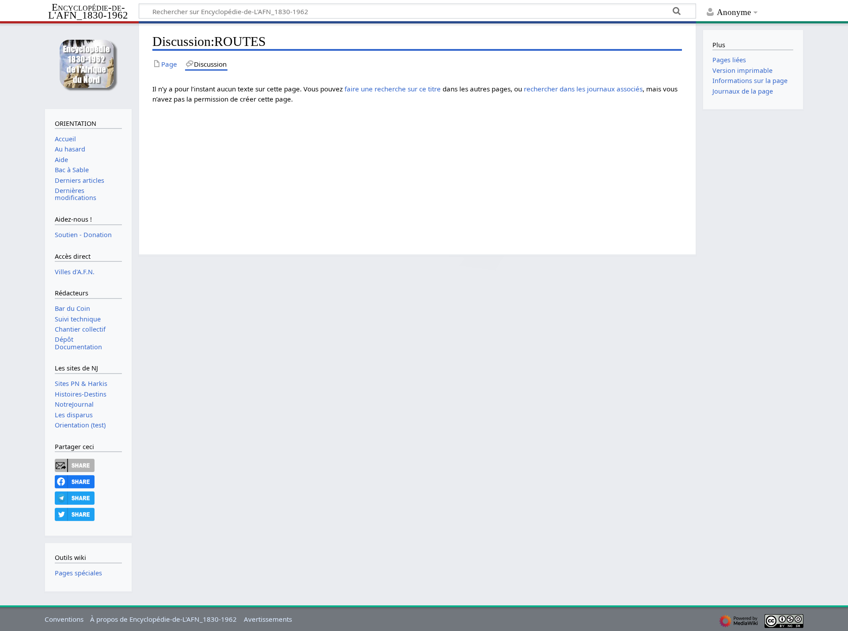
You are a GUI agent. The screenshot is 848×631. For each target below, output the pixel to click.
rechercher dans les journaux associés (583, 88)
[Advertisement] (417, 172)
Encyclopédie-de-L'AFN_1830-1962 (88, 12)
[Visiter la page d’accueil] (88, 65)
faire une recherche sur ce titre (392, 88)
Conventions (64, 619)
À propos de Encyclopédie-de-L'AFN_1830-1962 (163, 619)
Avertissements (268, 619)
